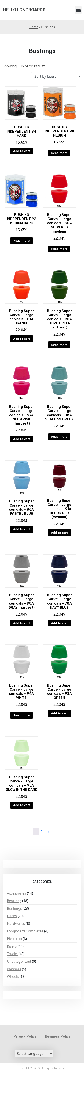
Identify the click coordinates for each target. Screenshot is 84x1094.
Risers (12, 946)
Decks (12, 916)
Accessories (16, 893)
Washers (14, 969)
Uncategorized (19, 961)
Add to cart (21, 151)
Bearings (14, 900)
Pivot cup (14, 938)
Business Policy (57, 1036)
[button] (78, 10)
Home (33, 27)
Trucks (12, 953)
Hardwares (16, 923)
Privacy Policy (25, 1036)
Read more (59, 153)
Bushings (14, 908)
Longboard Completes (25, 931)
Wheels (13, 976)
